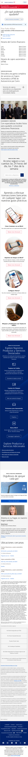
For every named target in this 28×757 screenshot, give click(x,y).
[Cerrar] (25, 747)
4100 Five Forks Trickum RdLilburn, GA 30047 (9, 35)
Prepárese (14, 417)
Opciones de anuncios (16, 730)
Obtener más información (14, 232)
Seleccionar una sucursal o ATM (9, 7)
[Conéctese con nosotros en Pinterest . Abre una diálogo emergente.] (16, 743)
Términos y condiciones (14, 185)
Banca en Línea (5, 456)
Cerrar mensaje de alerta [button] (25, 24)
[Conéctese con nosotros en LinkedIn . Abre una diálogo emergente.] (12, 743)
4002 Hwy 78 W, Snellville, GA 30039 (9, 561)
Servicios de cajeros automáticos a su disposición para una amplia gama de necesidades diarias (14, 87)
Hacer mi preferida (7, 38)
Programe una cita (5, 555)
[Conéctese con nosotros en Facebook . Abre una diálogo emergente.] (3, 743)
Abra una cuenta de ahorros (8, 450)
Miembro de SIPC (17, 680)
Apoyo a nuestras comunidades (12, 19)
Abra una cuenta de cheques (14, 398)
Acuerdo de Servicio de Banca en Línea (9, 665)
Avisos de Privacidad (15, 755)
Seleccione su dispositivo (12, 175)
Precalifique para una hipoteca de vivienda (11, 452)
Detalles (12, 555)
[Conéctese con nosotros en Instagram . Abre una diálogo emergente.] (7, 743)
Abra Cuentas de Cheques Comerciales (10, 454)
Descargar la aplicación (14, 436)
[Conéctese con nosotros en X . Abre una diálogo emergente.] (20, 743)
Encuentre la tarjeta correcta (14, 378)
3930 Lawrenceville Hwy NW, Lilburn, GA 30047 (11, 573)
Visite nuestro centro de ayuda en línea (9, 149)
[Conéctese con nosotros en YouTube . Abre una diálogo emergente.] (25, 743)
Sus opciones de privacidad (6, 732)
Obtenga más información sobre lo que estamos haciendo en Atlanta (13, 536)
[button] (2, 2)
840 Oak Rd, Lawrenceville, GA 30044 (9, 551)
